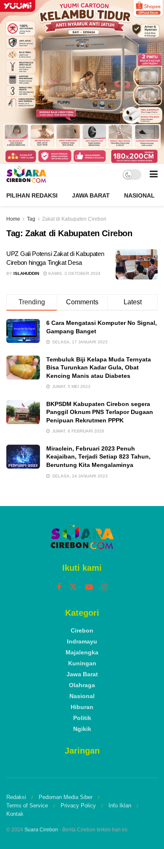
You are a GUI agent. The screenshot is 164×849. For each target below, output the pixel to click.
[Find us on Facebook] (59, 587)
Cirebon (82, 630)
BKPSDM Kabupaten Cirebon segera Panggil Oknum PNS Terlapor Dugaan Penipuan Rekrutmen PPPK (99, 412)
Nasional (139, 195)
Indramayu (82, 641)
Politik (82, 718)
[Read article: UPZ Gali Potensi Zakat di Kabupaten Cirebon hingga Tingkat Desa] (137, 264)
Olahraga (82, 685)
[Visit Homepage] (26, 174)
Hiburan (82, 707)
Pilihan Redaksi (32, 195)
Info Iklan (119, 805)
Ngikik (82, 728)
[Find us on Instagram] (104, 587)
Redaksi (16, 797)
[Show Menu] (154, 174)
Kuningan (82, 663)
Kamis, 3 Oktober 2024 (74, 273)
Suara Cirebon (41, 830)
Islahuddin (26, 273)
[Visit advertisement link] (82, 82)
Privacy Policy (78, 805)
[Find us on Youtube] (89, 587)
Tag (31, 219)
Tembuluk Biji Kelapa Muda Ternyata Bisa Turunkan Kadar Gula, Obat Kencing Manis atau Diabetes (98, 367)
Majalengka (82, 652)
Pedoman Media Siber (66, 797)
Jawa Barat (91, 195)
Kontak (15, 814)
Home (13, 219)
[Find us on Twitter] (73, 587)
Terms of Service (27, 805)
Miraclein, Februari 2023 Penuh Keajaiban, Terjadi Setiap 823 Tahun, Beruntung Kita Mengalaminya (98, 456)
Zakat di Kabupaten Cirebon (74, 219)
